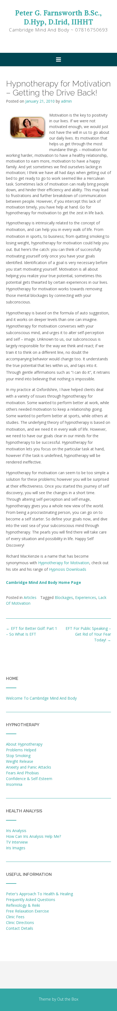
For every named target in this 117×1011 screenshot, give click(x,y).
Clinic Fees (15, 916)
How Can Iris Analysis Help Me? (33, 836)
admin (66, 101)
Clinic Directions (20, 922)
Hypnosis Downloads (67, 569)
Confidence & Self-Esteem (29, 778)
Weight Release (19, 761)
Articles (30, 597)
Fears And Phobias (22, 772)
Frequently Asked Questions (30, 899)
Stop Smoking (18, 755)
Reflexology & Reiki (23, 905)
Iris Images (15, 847)
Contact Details (19, 928)
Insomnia (14, 784)
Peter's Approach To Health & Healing (39, 893)
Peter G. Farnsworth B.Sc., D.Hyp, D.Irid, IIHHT (58, 17)
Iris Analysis (16, 830)
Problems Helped (21, 749)
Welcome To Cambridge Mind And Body (41, 698)
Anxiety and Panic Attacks (28, 767)
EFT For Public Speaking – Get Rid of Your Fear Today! (88, 634)
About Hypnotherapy (24, 744)
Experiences (85, 597)
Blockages (64, 597)
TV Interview (17, 842)
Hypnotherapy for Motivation (63, 562)
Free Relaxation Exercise (27, 911)
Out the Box (67, 999)
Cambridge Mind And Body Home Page (43, 582)
